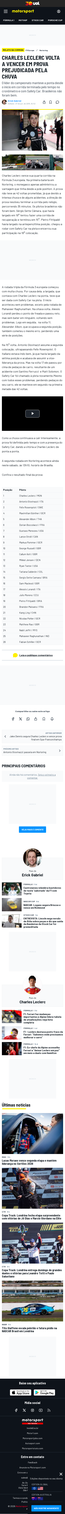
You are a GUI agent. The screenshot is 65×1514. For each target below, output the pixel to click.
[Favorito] (50, 102)
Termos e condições (22, 1498)
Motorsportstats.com (32, 1448)
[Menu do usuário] (59, 11)
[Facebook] (13, 719)
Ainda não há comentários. (32, 776)
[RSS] (49, 1410)
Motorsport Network (27, 1506)
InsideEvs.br (32, 1428)
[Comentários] (58, 102)
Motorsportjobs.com (32, 1438)
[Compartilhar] (44, 102)
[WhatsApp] (28, 719)
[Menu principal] (5, 11)
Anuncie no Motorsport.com (32, 1467)
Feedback (32, 1462)
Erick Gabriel (14, 101)
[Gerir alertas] (52, 719)
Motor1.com (32, 1433)
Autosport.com (32, 1443)
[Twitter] (20, 719)
